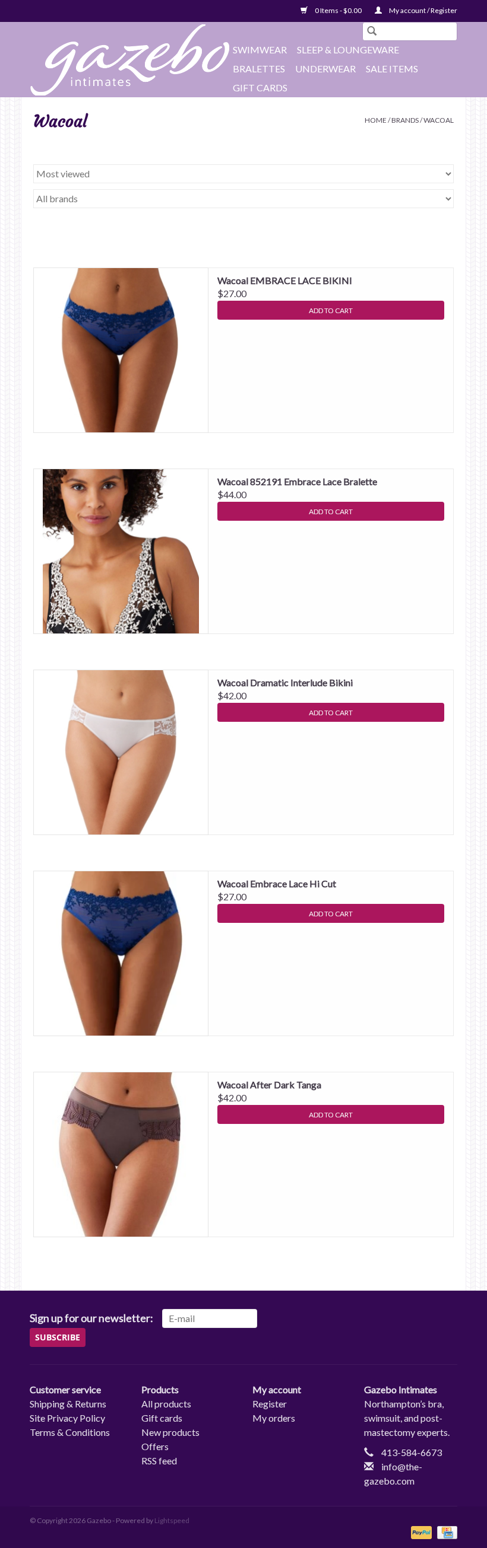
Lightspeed (171, 1520)
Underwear (325, 68)
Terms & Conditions (70, 1432)
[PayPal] (420, 1531)
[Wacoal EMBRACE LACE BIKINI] (121, 350)
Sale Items (392, 68)
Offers (155, 1446)
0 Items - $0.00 (338, 10)
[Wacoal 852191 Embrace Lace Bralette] (121, 551)
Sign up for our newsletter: (91, 1318)
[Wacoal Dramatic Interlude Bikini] (121, 752)
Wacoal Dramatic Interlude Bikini (285, 682)
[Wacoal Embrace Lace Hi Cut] (121, 953)
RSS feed (159, 1460)
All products (166, 1403)
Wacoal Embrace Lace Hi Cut (276, 883)
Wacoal (438, 120)
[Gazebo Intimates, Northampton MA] (129, 59)
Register (269, 1403)
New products (170, 1432)
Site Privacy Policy (67, 1417)
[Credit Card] (445, 1531)
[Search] (371, 31)
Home (376, 120)
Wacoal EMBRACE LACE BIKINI (284, 280)
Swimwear (260, 49)
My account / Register (422, 10)
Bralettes (259, 68)
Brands (405, 120)
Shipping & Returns (68, 1403)
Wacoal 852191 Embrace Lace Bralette (297, 481)
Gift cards (260, 87)
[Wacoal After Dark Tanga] (121, 1154)
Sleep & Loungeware (348, 49)
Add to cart (331, 310)
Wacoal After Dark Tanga (269, 1084)
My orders (273, 1417)
